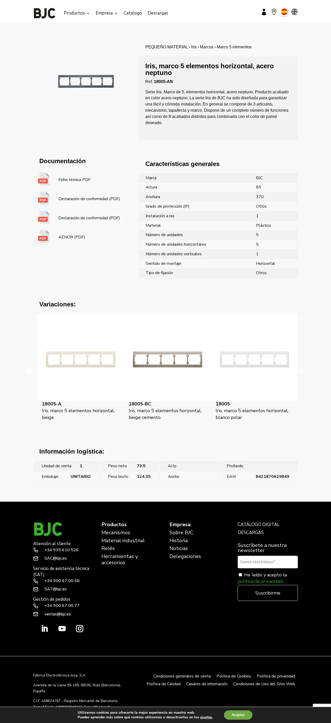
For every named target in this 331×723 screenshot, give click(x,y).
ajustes (206, 717)
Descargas (158, 13)
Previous (29, 371)
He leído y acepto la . (262, 578)
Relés (108, 548)
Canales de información (207, 684)
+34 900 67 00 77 (62, 605)
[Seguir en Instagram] (79, 628)
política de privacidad (260, 581)
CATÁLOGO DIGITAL (259, 525)
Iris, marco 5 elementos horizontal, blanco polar (166, 410)
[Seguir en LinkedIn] (44, 628)
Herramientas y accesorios (119, 559)
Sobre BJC (181, 532)
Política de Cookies (233, 676)
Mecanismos (115, 532)
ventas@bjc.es (57, 614)
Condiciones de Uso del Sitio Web (264, 684)
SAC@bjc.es (55, 558)
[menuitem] (284, 12)
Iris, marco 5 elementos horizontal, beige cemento (79, 410)
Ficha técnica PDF (74, 180)
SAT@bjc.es (55, 589)
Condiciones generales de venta (182, 676)
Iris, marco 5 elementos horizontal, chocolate (252, 410)
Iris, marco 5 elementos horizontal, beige (68, 498)
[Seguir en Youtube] (62, 628)
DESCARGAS (251, 533)
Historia (178, 540)
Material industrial (123, 540)
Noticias (178, 548)
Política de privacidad (276, 676)
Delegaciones (185, 556)
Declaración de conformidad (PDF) (89, 199)
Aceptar (238, 714)
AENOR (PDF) (71, 237)
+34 (61, 550)
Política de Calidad (163, 684)
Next (301, 371)
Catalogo (133, 13)
